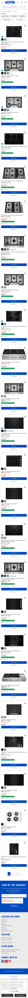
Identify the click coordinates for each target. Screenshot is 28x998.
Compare (15, 53)
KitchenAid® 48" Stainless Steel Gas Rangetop (10, 685)
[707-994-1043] (21, 2)
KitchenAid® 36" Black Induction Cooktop (9, 790)
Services (3, 923)
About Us (3, 927)
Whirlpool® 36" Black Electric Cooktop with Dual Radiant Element (14, 146)
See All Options (12, 249)
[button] (2, 2)
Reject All (7, 995)
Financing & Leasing (6, 925)
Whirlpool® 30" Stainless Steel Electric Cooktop (10, 471)
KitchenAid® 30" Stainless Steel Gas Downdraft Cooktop (12, 215)
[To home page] (10, 2)
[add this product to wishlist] (25, 25)
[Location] (17, 2)
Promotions (4, 921)
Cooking (14, 11)
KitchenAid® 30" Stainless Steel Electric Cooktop (10, 614)
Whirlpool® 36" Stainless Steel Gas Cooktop (9, 75)
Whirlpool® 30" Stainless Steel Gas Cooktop (9, 112)
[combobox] (20, 20)
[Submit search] (24, 7)
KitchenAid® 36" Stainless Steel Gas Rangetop (10, 362)
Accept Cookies (20, 995)
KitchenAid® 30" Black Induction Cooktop (9, 503)
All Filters (8, 19)
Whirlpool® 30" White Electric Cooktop (8, 826)
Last (18, 873)
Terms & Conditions (14, 976)
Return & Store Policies (7, 931)
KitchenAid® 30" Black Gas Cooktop (8, 719)
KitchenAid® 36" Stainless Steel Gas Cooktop (10, 398)
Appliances (9, 11)
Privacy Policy (14, 978)
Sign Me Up (14, 906)
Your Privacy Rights (13, 991)
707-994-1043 (8, 942)
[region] (14, 988)
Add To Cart (14, 50)
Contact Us (4, 929)
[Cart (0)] (25, 2)
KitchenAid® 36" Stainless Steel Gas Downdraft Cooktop (12, 180)
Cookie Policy (14, 988)
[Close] (26, 981)
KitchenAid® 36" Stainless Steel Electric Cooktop (10, 650)
